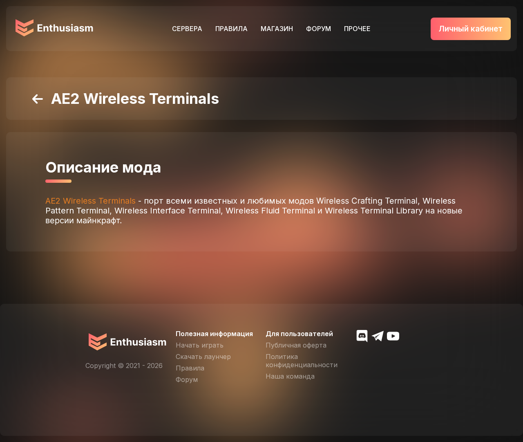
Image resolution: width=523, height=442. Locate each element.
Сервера (187, 29)
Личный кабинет (471, 29)
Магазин (277, 29)
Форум (318, 29)
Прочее (357, 29)
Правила (231, 29)
